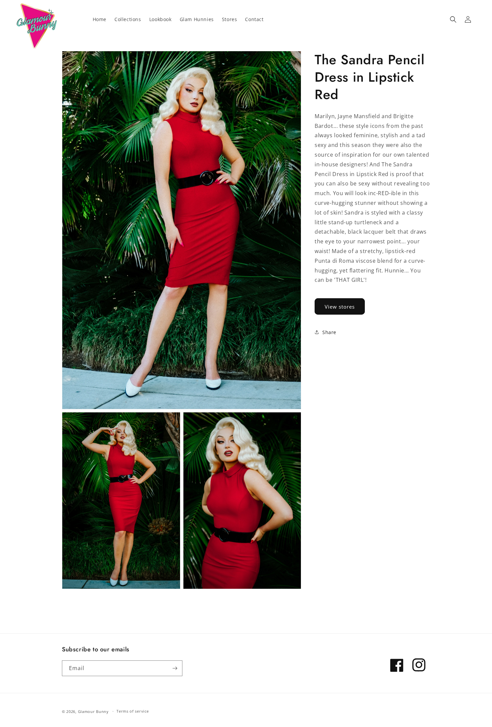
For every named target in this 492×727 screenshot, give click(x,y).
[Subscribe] (174, 668)
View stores (340, 306)
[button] (453, 19)
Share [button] (329, 332)
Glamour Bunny (93, 711)
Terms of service (132, 711)
